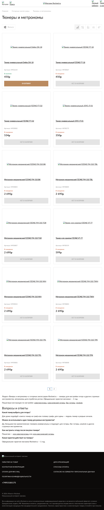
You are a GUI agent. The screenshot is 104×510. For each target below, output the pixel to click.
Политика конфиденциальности (16, 476)
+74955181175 (9, 483)
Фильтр (11, 27)
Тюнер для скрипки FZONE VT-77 (69, 238)
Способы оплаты (61, 467)
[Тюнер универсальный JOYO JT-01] (78, 106)
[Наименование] (83, 27)
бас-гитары (70, 403)
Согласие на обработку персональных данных (74, 472)
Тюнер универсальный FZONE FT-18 (70, 63)
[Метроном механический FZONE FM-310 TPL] (26, 340)
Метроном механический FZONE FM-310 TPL (22, 355)
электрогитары (40, 403)
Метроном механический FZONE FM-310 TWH (75, 297)
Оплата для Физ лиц (11, 472)
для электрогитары (21, 434)
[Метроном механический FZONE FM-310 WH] (26, 281)
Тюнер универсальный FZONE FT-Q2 (19, 121)
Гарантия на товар (10, 462)
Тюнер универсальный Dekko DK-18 (18, 63)
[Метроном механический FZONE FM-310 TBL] (78, 164)
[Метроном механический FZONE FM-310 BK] (26, 164)
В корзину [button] (26, 83)
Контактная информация (13, 467)
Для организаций (61, 462)
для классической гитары (43, 434)
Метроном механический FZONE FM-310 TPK (74, 355)
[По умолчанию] (77, 27)
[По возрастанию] (94, 27)
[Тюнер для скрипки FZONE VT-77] (77, 223)
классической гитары (56, 403)
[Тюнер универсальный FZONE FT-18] (78, 47)
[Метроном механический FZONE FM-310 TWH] (77, 281)
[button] (47, 36)
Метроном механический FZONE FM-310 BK (22, 180)
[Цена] (88, 27)
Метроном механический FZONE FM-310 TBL (74, 180)
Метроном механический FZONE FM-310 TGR (23, 238)
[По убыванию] (99, 27)
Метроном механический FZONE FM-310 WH (22, 297)
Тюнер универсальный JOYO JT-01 (69, 121)
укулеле (79, 403)
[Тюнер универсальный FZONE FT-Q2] (26, 106)
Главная (5, 11)
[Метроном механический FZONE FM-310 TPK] (78, 340)
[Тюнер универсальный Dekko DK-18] (26, 47)
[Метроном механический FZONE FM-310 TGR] (26, 223)
